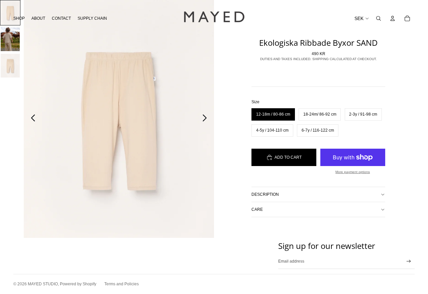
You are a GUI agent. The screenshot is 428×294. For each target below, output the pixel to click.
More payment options (352, 172)
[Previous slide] (31, 119)
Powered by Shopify (78, 284)
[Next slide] (206, 119)
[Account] (392, 18)
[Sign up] (409, 261)
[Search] (378, 18)
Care (257, 209)
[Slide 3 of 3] (10, 66)
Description (265, 194)
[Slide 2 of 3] (10, 39)
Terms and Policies (121, 284)
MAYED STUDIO (43, 284)
